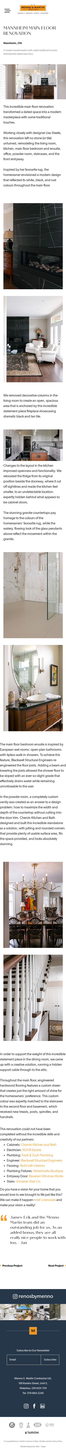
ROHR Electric (32, 1150)
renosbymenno (35, 1296)
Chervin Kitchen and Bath (39, 1145)
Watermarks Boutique (48, 1171)
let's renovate (46, 1200)
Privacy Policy (57, 1441)
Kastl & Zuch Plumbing (37, 1155)
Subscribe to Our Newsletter (33, 1350)
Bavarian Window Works (46, 1176)
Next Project (56, 1266)
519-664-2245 (35, 1393)
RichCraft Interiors (32, 1166)
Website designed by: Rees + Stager (33, 1447)
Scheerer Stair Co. (28, 1181)
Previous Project (12, 1266)
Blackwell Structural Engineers (41, 1160)
